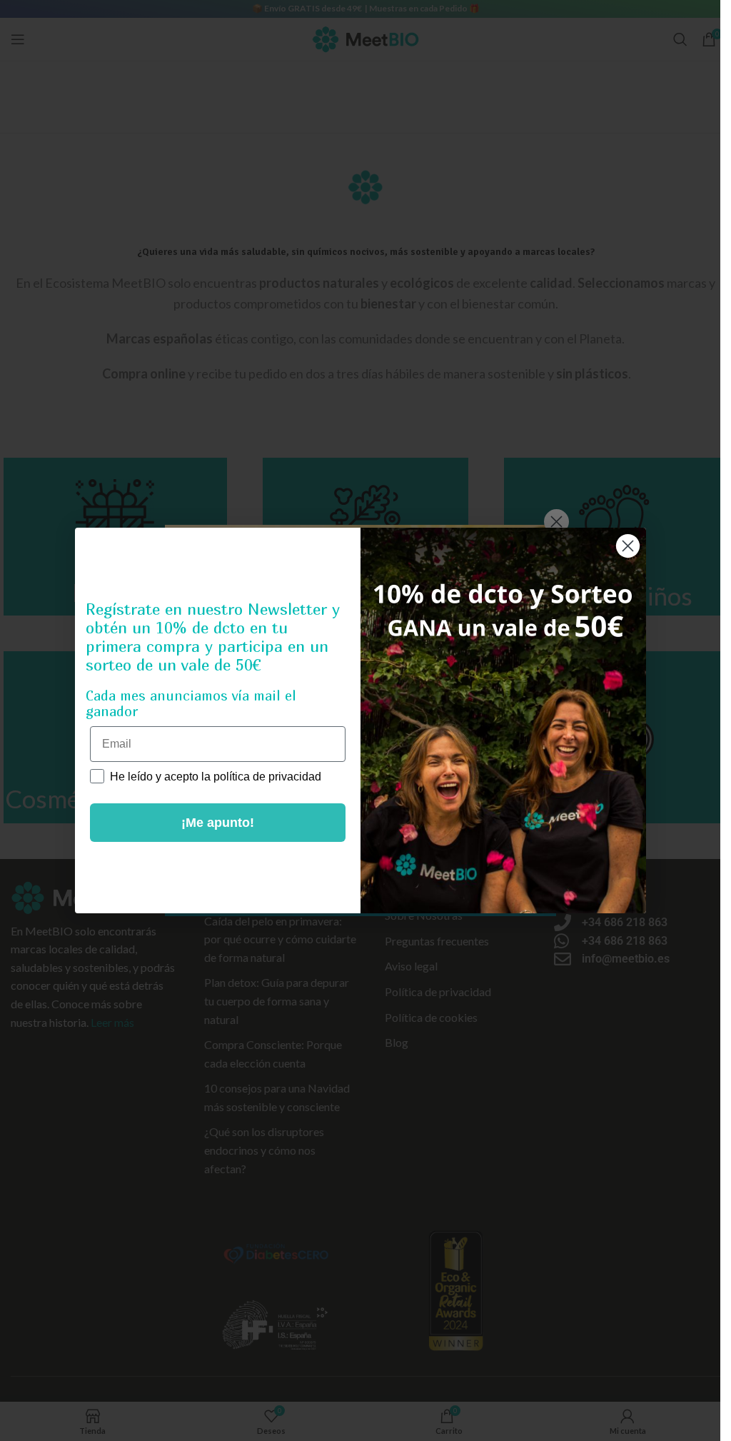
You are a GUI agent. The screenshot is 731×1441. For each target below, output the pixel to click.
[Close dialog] (627, 545)
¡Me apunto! (217, 822)
